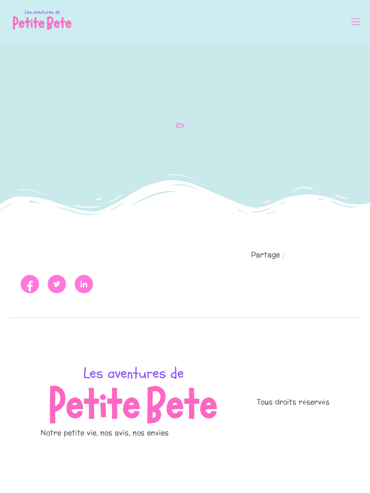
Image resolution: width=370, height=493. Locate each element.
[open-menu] (355, 23)
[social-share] (30, 284)
